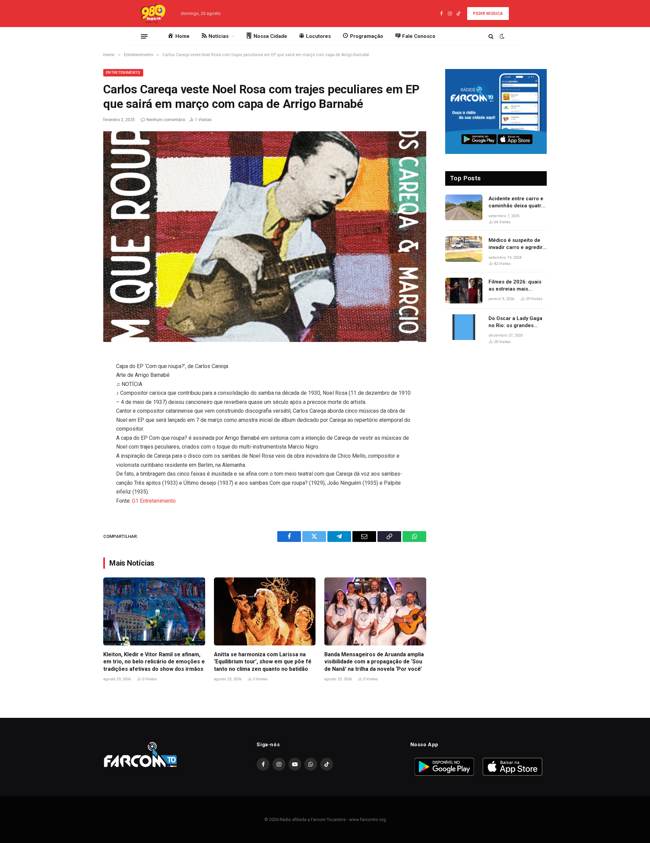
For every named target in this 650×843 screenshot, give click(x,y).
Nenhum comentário (166, 119)
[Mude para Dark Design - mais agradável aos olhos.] (501, 36)
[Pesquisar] (491, 36)
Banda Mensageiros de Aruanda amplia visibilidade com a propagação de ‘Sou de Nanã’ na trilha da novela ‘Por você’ (374, 662)
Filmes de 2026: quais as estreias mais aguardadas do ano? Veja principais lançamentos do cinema (518, 286)
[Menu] (144, 36)
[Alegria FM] (152, 13)
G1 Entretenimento (154, 501)
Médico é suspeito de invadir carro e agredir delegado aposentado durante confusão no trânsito (516, 244)
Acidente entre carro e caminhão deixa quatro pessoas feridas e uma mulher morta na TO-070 (516, 203)
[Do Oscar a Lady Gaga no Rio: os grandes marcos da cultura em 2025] (463, 327)
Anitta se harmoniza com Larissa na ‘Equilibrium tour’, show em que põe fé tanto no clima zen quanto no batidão (262, 662)
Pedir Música (488, 13)
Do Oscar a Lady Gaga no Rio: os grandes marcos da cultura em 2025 (515, 322)
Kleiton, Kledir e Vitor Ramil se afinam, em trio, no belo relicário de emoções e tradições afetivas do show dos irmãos (154, 662)
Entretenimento (123, 72)
